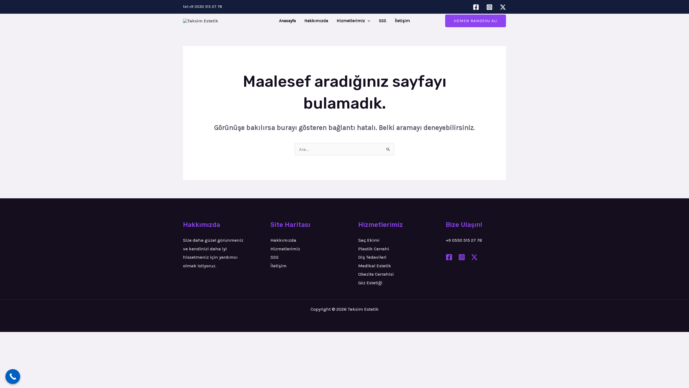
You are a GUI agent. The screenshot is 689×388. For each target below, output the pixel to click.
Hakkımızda (316, 20)
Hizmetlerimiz (351, 20)
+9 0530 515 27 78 (464, 240)
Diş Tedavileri (372, 257)
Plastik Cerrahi (373, 248)
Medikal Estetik (374, 265)
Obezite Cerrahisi (376, 274)
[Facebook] (476, 7)
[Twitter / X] (503, 7)
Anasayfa (287, 20)
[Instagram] (489, 7)
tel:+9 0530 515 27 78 (202, 6)
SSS (382, 20)
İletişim (402, 20)
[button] (367, 21)
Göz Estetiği (370, 282)
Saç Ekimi (368, 240)
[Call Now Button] (12, 376)
